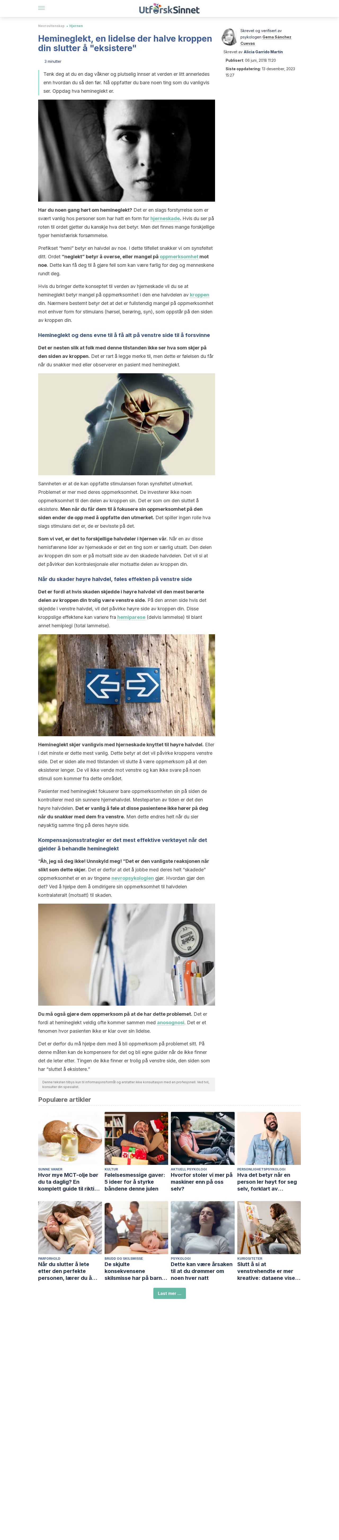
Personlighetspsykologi (261, 1169)
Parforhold (49, 1259)
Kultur (111, 1169)
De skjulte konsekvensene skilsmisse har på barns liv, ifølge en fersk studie (136, 1271)
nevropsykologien (132, 878)
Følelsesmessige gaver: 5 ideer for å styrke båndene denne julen (135, 1182)
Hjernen (76, 26)
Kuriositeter (249, 1259)
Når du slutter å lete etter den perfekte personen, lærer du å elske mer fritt (65, 1271)
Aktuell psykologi (189, 1169)
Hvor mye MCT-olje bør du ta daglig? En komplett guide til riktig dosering (68, 1182)
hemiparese (131, 617)
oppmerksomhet (179, 256)
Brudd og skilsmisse (124, 1259)
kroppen (199, 295)
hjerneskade (165, 218)
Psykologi (181, 1259)
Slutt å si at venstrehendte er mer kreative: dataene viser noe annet (267, 1271)
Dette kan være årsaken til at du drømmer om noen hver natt (202, 1271)
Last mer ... (169, 1293)
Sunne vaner (50, 1169)
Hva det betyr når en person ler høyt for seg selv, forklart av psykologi (267, 1182)
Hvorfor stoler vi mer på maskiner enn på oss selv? (202, 1182)
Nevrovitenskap (51, 26)
